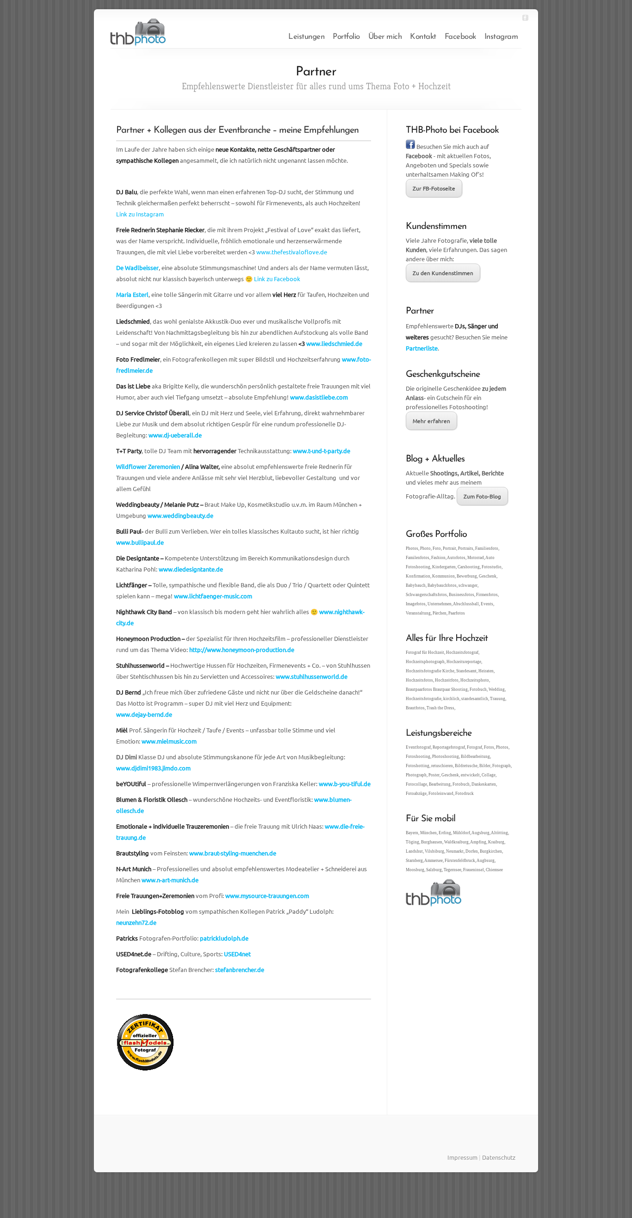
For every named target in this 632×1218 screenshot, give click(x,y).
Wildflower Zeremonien (148, 466)
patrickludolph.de (224, 938)
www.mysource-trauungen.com (267, 895)
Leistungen (306, 37)
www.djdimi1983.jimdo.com (153, 768)
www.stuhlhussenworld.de (311, 676)
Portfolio (346, 37)
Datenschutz (498, 1157)
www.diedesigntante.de (191, 569)
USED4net (237, 954)
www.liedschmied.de (334, 343)
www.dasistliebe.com (319, 397)
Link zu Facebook (277, 279)
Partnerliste (422, 348)
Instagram (501, 37)
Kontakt (423, 37)
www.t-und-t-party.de (321, 451)
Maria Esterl (132, 294)
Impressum (462, 1157)
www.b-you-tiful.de (345, 783)
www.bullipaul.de (140, 542)
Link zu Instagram (140, 214)
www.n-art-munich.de (170, 880)
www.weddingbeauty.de (180, 515)
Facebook (460, 37)
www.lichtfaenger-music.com (213, 596)
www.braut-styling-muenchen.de (232, 853)
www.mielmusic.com (169, 741)
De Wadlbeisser (137, 267)
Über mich (385, 37)
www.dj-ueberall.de (175, 435)
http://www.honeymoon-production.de (241, 649)
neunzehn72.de (136, 922)
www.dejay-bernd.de (144, 714)
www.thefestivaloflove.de (291, 252)
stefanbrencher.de (239, 969)
